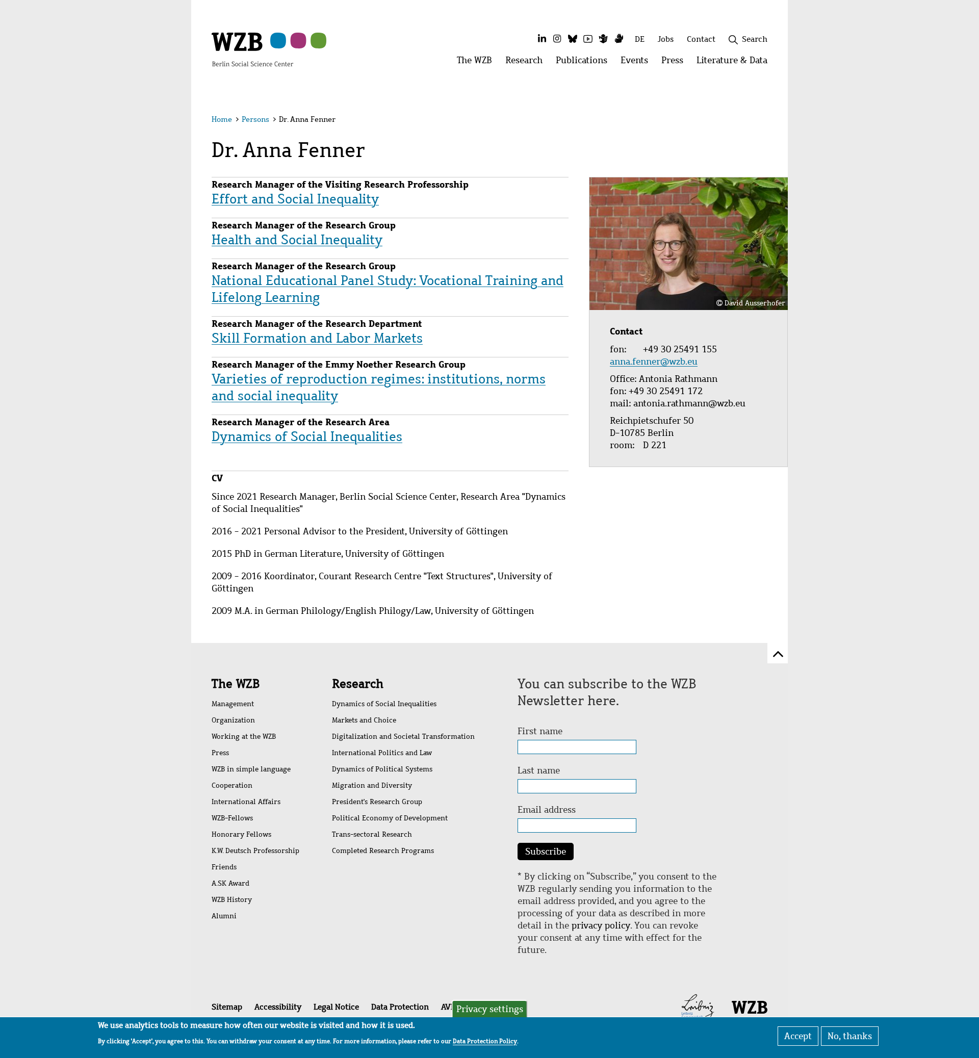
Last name (539, 770)
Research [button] (527, 63)
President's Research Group (377, 802)
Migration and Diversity (372, 785)
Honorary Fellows (241, 834)
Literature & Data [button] (735, 63)
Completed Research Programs (383, 851)
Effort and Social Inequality (295, 199)
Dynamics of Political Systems (382, 769)
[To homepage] (252, 49)
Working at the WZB (244, 736)
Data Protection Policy (485, 1041)
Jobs (666, 39)
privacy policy (601, 925)
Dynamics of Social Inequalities (307, 436)
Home (222, 119)
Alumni (224, 916)
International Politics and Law (382, 753)
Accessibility (277, 1006)
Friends (224, 867)
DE (640, 39)
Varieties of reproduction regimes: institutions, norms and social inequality (379, 387)
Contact (701, 39)
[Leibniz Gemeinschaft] (697, 1006)
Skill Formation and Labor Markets (317, 338)
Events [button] (638, 63)
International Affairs (246, 802)
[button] (769, 121)
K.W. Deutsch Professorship (255, 851)
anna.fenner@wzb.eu (655, 361)
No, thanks (850, 1036)
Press (220, 753)
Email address (547, 810)
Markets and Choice (364, 720)
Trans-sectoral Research (372, 834)
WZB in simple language (251, 769)
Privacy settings (489, 1009)
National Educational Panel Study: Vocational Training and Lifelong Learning (387, 289)
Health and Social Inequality (297, 239)
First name (540, 731)
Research (357, 684)
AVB (448, 1006)
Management (233, 704)
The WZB (236, 684)
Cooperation (232, 785)
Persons (255, 119)
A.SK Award (230, 883)
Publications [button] (585, 63)
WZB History (232, 900)
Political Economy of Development (390, 818)
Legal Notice (336, 1006)
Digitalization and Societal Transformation (403, 736)
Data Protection (400, 1006)
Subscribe (545, 851)
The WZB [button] (478, 63)
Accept (798, 1036)
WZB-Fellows (232, 818)
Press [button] (675, 63)
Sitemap (227, 1006)
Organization (233, 720)
